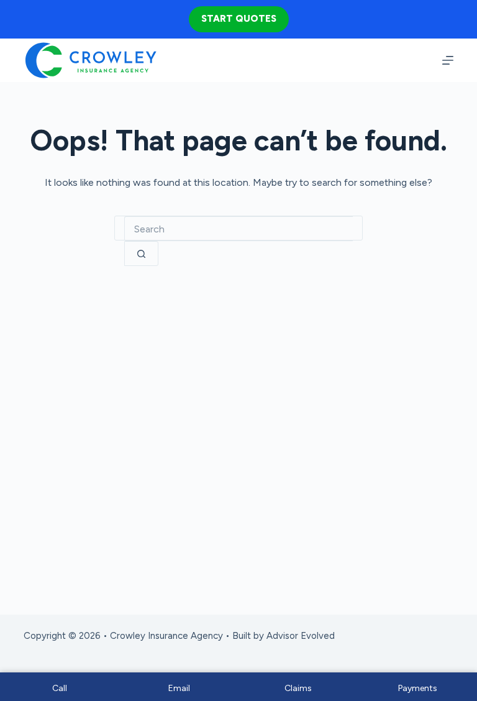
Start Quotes (238, 18)
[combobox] (238, 228)
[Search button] (141, 253)
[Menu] (447, 60)
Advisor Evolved (300, 635)
